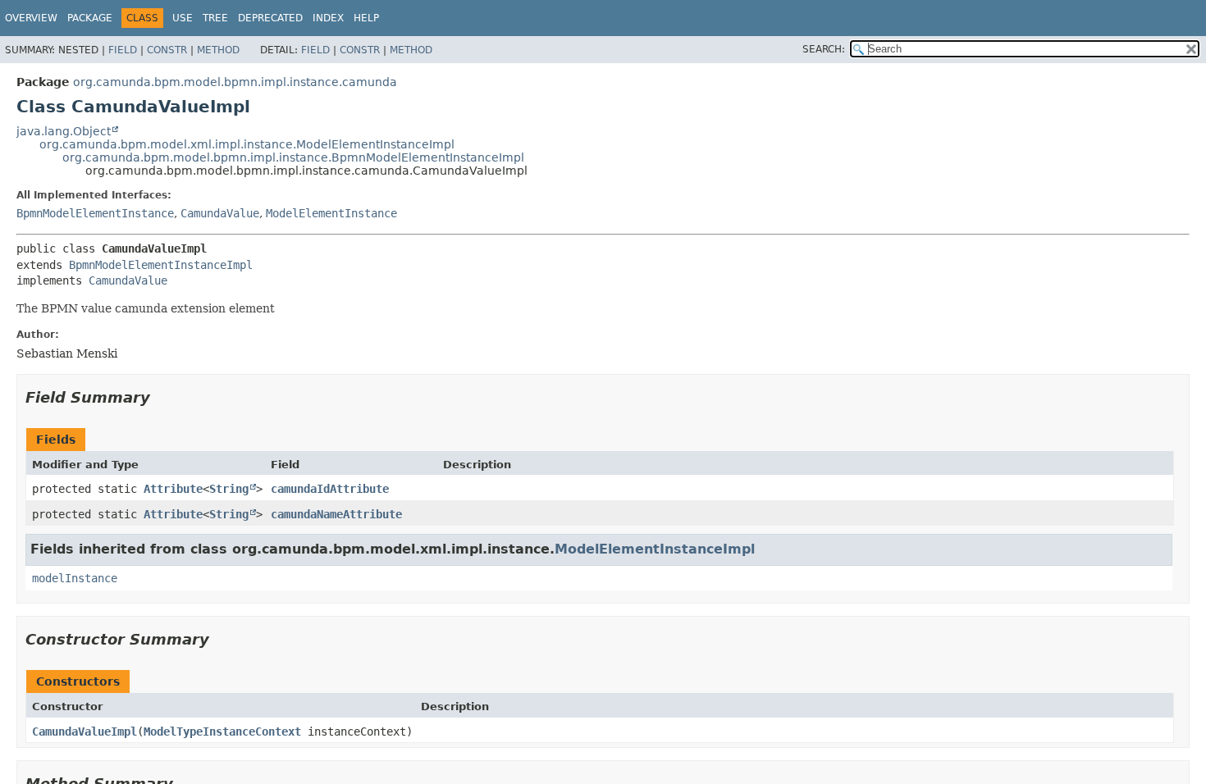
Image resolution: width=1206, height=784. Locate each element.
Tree (215, 18)
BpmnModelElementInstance (95, 213)
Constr (167, 50)
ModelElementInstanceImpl (655, 549)
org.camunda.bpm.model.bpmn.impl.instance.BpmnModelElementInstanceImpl (293, 157)
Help (366, 18)
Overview (31, 18)
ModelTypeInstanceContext (222, 731)
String (229, 488)
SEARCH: (823, 49)
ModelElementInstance (331, 213)
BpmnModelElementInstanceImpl (161, 264)
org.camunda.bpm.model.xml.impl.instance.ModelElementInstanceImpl (247, 144)
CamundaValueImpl (84, 731)
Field (122, 50)
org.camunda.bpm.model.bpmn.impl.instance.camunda (235, 82)
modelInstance (74, 578)
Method (218, 50)
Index (328, 18)
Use (182, 18)
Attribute (173, 488)
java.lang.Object (63, 131)
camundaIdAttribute (330, 488)
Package (89, 18)
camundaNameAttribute (336, 514)
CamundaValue (219, 213)
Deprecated (270, 18)
